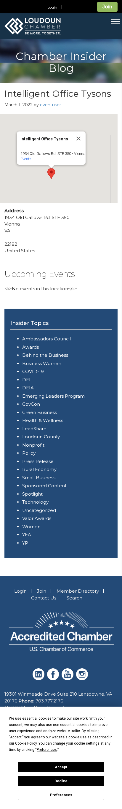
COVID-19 (33, 371)
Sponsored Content (44, 485)
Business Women (41, 363)
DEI (26, 380)
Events (25, 159)
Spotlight (32, 494)
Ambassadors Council (46, 339)
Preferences (61, 795)
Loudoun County (41, 437)
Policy (29, 453)
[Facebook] (53, 678)
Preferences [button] (47, 750)
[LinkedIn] (39, 678)
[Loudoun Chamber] (46, 26)
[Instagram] (82, 678)
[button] (51, 173)
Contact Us (43, 598)
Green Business (39, 412)
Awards (30, 347)
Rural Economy (39, 469)
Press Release (38, 461)
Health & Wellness (42, 420)
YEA (26, 534)
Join (107, 6)
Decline (61, 781)
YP (25, 543)
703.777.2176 (49, 701)
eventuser (50, 104)
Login (52, 7)
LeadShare (34, 429)
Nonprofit (33, 445)
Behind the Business (45, 355)
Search (74, 598)
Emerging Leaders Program (53, 396)
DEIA (28, 388)
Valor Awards (36, 518)
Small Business (38, 477)
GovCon (31, 404)
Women (31, 526)
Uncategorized (39, 510)
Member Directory (78, 591)
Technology (35, 502)
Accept (61, 767)
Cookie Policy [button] (26, 743)
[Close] (78, 138)
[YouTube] (68, 678)
